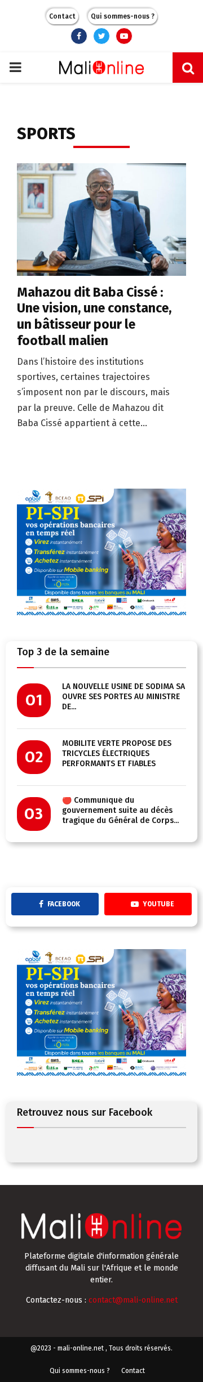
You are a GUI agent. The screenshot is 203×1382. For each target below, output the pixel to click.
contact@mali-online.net (133, 1300)
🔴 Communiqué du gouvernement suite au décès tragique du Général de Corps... (120, 810)
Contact (62, 16)
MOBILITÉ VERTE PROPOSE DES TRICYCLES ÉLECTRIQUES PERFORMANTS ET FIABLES (116, 753)
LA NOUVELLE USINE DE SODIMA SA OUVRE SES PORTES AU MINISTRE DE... (123, 697)
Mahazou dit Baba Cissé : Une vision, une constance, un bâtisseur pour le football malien (94, 316)
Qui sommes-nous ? (123, 16)
